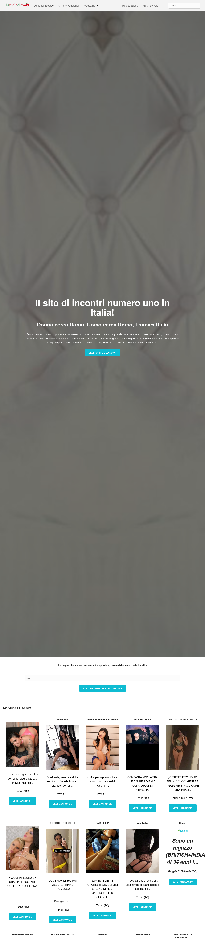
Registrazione (130, 5)
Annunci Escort (43, 5)
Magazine (89, 5)
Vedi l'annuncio (22, 801)
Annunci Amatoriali (68, 5)
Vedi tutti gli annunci (102, 352)
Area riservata (150, 5)
